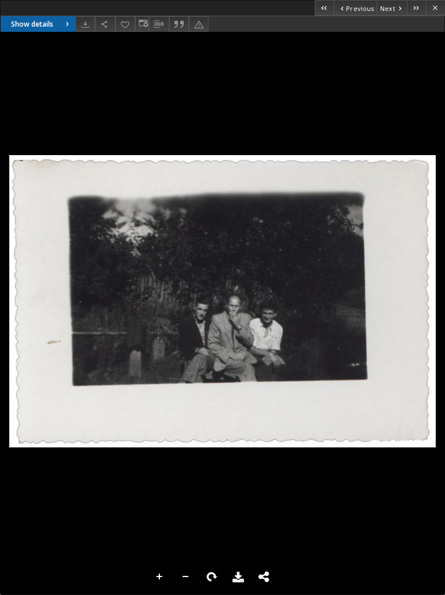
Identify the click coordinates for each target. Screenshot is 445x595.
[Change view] (142, 24)
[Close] (435, 8)
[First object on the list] (324, 8)
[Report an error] (199, 24)
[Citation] (179, 24)
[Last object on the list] (416, 8)
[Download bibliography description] (159, 24)
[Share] (105, 24)
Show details (32, 24)
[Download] (85, 24)
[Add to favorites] (125, 24)
